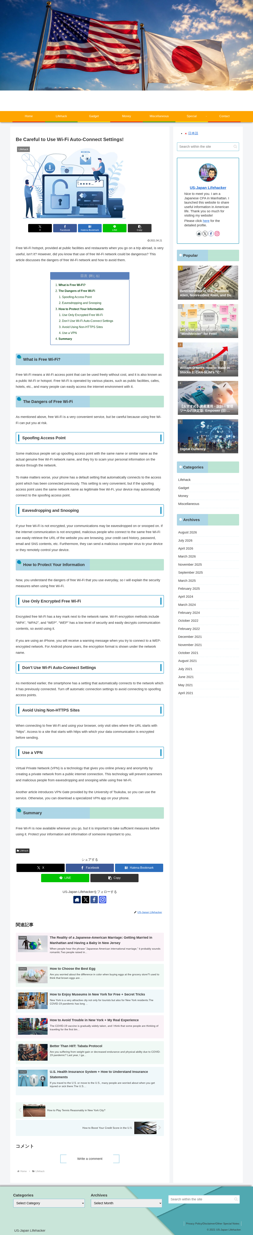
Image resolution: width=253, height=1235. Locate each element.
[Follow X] (85, 899)
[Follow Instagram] (102, 899)
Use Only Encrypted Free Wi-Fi (82, 315)
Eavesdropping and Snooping (81, 302)
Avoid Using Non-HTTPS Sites (82, 327)
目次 (83, 276)
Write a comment (89, 1159)
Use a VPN (69, 332)
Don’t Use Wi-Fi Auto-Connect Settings (87, 320)
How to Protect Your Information (81, 309)
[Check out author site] (77, 899)
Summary (65, 338)
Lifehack (24, 850)
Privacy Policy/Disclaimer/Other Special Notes (212, 1223)
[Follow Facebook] (94, 899)
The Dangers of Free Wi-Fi (77, 290)
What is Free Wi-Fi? (72, 285)
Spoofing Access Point (77, 297)
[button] (140, 228)
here (206, 221)
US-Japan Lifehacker (208, 188)
